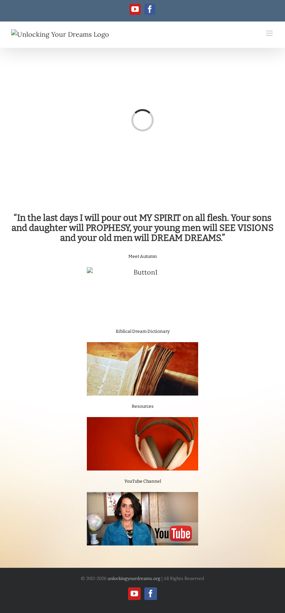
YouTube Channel (142, 481)
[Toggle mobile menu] (270, 33)
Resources (143, 406)
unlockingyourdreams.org (134, 578)
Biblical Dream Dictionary (143, 331)
